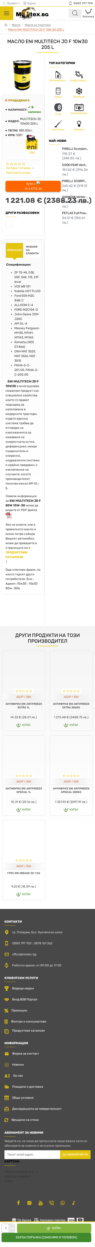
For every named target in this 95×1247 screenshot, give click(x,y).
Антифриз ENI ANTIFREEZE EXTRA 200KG (71, 705)
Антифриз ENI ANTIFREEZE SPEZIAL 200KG (71, 790)
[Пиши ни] (51, 1202)
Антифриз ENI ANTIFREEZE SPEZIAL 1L (24, 790)
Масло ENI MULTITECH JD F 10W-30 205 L (36, 29)
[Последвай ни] (18, 1202)
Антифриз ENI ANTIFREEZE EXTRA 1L (24, 705)
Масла (16, 25)
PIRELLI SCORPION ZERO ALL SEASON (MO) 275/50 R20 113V (75, 181)
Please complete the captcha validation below (18, 1176)
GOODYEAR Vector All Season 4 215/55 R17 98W (75, 165)
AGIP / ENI (23, 697)
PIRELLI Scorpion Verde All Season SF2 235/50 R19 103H (75, 149)
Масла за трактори (38, 25)
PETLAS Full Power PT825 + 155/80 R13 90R (75, 213)
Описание (14, 250)
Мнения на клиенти (32, 250)
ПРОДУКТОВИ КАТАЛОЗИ (16, 555)
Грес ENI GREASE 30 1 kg (23, 873)
